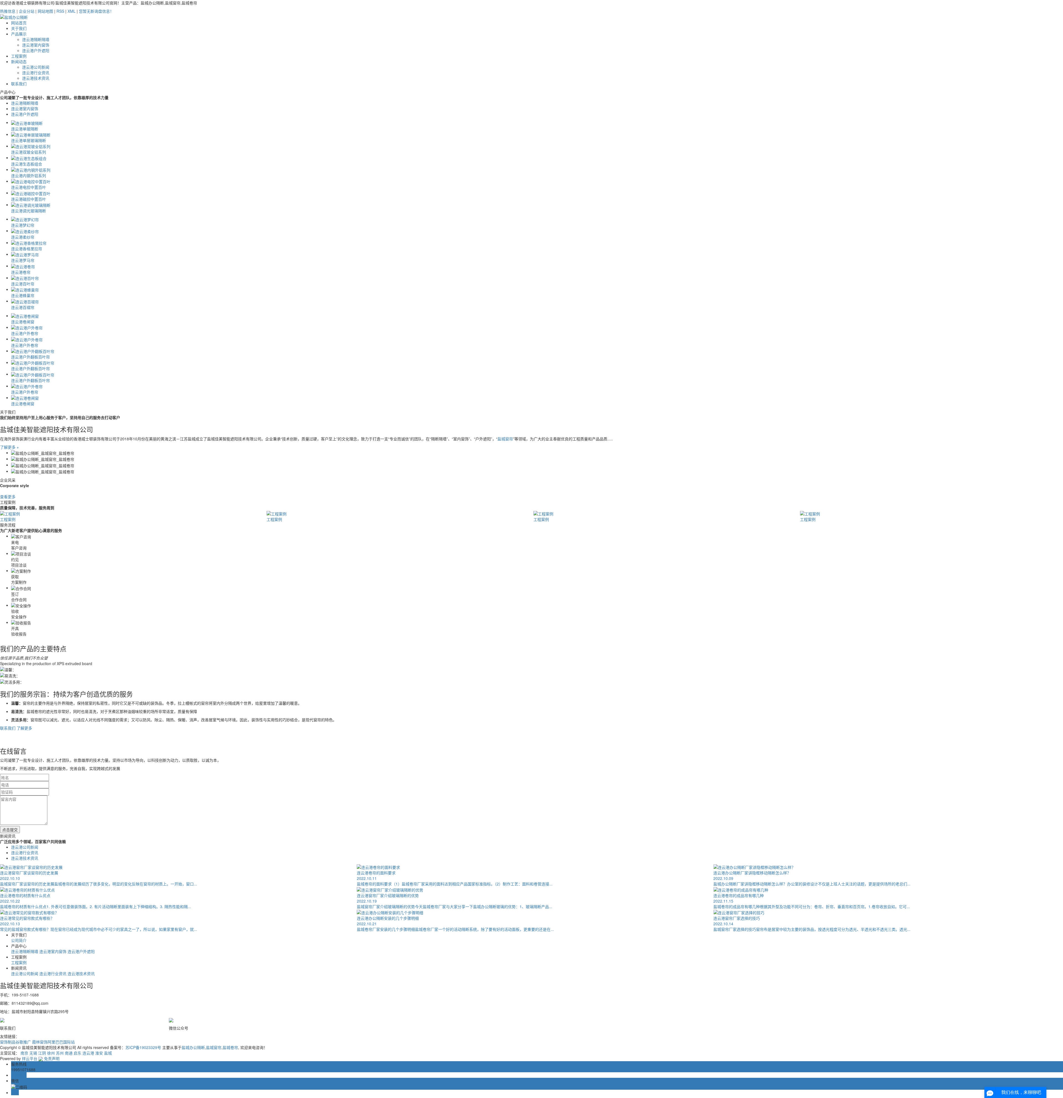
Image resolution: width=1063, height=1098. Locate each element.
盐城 (108, 1053)
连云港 (88, 1053)
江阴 (42, 1053)
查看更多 (8, 496)
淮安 (99, 1053)
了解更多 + (9, 447)
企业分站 (26, 11)
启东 (77, 1053)
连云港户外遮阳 (35, 50)
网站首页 (19, 22)
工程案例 (19, 56)
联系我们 (19, 83)
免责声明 (52, 1058)
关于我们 (19, 28)
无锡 (33, 1053)
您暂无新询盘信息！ (96, 11)
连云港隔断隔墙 (35, 39)
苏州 (60, 1053)
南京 (24, 1053)
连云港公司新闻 (35, 67)
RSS (60, 11)
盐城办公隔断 (193, 1047)
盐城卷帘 (230, 1047)
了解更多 (24, 728)
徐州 (51, 1053)
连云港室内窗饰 (35, 45)
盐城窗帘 (505, 438)
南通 (69, 1053)
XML (72, 11)
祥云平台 (29, 1058)
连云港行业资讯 (35, 72)
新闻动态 (19, 61)
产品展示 (19, 34)
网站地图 (45, 11)
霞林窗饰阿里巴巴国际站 (53, 1042)
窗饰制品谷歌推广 (16, 1042)
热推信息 (8, 11)
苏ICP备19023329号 (143, 1047)
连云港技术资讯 (35, 78)
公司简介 (19, 940)
